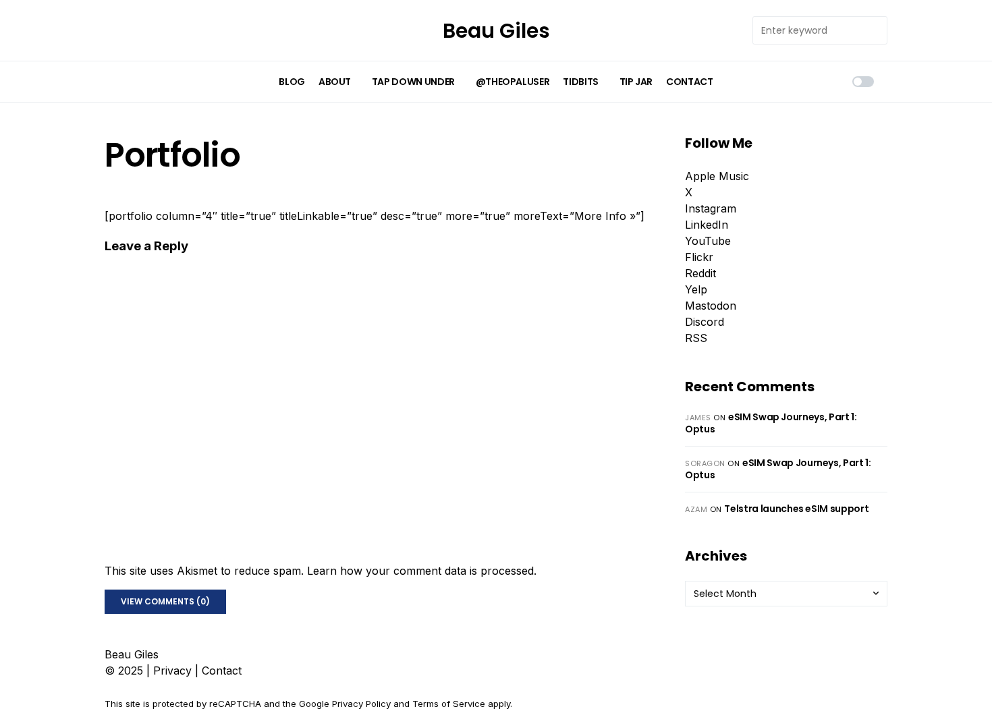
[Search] (873, 30)
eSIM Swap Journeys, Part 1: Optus (771, 423)
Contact (222, 670)
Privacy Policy (361, 703)
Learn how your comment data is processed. (421, 570)
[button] (863, 81)
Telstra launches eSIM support (796, 508)
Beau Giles (496, 30)
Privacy (172, 670)
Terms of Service (448, 703)
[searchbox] (806, 30)
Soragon (705, 463)
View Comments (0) (165, 601)
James (698, 417)
